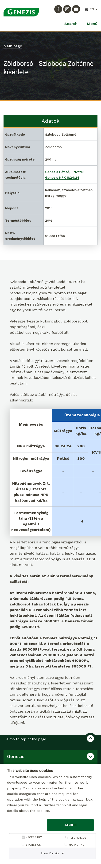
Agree (70, 825)
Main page (13, 46)
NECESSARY (34, 837)
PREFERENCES (76, 837)
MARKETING (77, 844)
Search (71, 23)
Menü (92, 23)
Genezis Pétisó (57, 172)
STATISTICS (33, 844)
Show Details (50, 853)
